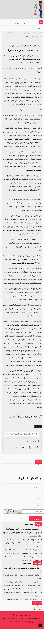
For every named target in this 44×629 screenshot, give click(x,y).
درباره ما (27, 615)
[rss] (13, 615)
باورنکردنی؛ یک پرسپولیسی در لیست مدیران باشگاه (21, 556)
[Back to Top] (40, 625)
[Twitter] (23, 447)
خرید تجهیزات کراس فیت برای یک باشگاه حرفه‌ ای (21, 588)
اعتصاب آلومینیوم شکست (30, 560)
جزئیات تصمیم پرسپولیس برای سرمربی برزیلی (23, 553)
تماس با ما (19, 615)
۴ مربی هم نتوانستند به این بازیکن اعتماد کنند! (22, 529)
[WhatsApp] (29, 447)
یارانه (40, 86)
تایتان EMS (37, 609)
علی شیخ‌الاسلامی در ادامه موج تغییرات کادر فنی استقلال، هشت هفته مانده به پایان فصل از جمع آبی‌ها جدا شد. (23, 543)
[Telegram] (36, 447)
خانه (38, 28)
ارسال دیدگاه (35, 519)
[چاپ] (27, 36)
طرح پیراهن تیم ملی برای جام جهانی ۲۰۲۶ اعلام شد (21, 549)
